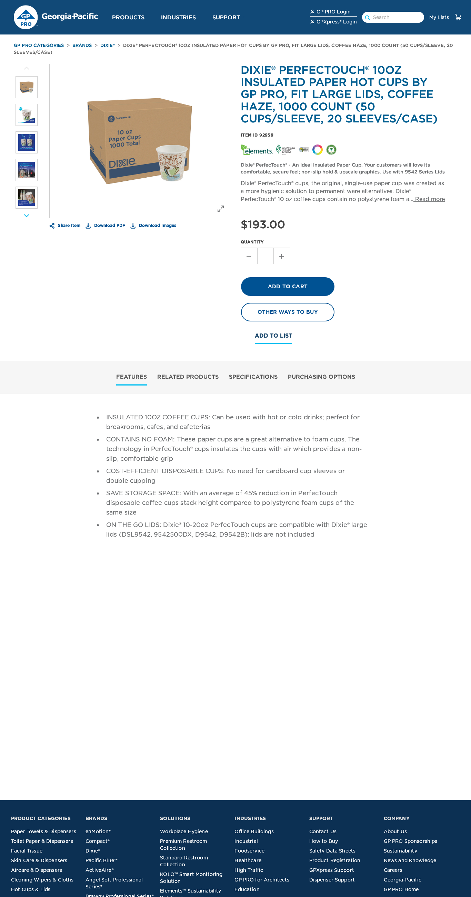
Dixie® (107, 45)
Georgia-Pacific (402, 880)
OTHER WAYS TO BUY (288, 312)
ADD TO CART (288, 286)
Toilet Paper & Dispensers (42, 841)
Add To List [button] (273, 335)
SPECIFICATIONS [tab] (253, 376)
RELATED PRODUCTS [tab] (188, 376)
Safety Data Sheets (332, 851)
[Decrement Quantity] (249, 256)
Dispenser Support (332, 880)
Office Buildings (253, 831)
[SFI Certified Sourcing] (285, 149)
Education (246, 889)
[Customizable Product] (317, 149)
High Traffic (248, 870)
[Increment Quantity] (282, 256)
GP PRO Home (401, 889)
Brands (82, 45)
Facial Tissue (26, 851)
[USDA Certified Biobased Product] (304, 149)
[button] (147, 17)
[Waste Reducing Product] (331, 149)
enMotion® (98, 831)
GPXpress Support (331, 870)
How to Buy (323, 841)
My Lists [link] (439, 17)
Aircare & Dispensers (36, 870)
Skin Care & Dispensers (39, 860)
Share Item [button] (68, 225)
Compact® (98, 841)
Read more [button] (429, 199)
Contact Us (323, 831)
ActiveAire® (100, 870)
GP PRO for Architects (261, 880)
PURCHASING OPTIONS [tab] (321, 376)
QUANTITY (252, 242)
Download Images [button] (157, 225)
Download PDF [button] (109, 225)
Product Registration (335, 860)
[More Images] (26, 68)
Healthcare (247, 860)
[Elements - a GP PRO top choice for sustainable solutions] (257, 149)
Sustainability (400, 851)
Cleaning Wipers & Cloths (42, 880)
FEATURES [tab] (131, 376)
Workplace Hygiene (184, 831)
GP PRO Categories (39, 45)
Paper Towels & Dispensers (43, 831)
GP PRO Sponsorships (411, 841)
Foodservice (249, 851)
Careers (393, 870)
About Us (395, 831)
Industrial (246, 841)
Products (128, 17)
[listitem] (27, 87)
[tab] (131, 377)
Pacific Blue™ (102, 860)
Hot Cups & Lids (30, 889)
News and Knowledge (410, 860)
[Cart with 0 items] (458, 17)
